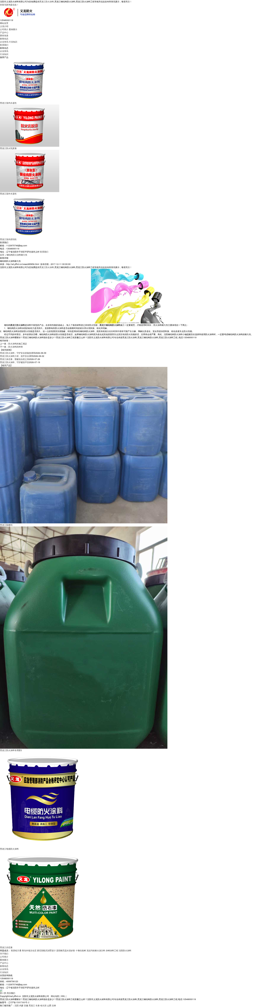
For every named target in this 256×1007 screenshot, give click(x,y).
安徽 (26, 1005)
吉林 (54, 1005)
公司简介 (4, 29)
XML (63, 996)
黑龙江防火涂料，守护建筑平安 (14, 362)
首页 (2, 254)
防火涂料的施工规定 (17, 343)
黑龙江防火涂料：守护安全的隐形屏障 (17, 352)
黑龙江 (32, 1005)
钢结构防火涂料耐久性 (17, 254)
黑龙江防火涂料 (46, 1)
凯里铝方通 (16, 950)
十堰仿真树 (81, 950)
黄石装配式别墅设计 (46, 950)
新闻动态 (4, 38)
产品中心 (4, 32)
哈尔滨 (43, 1005)
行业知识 (13, 41)
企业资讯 (4, 41)
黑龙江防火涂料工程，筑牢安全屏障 (16, 355)
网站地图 (55, 996)
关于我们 (4, 953)
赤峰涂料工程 (112, 950)
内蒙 (21, 1005)
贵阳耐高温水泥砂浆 (65, 950)
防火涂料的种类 (15, 346)
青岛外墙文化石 (29, 950)
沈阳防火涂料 (125, 950)
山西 (49, 1005)
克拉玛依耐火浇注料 (96, 950)
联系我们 (4, 44)
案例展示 (13, 29)
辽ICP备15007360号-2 (18, 1002)
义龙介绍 (4, 26)
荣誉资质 (4, 35)
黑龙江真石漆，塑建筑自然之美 (14, 359)
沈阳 (17, 1005)
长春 (38, 1005)
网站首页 (4, 23)
